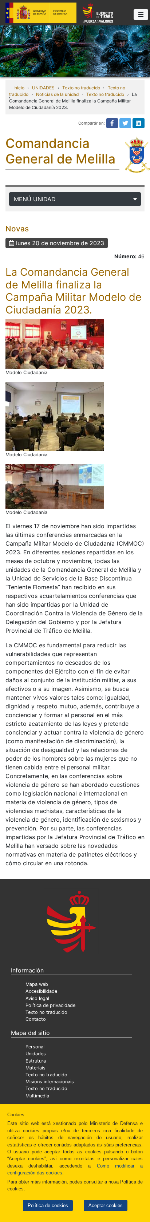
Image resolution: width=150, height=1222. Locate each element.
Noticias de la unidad (57, 94)
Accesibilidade (41, 991)
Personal (34, 1046)
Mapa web (36, 984)
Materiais (35, 1068)
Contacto (35, 1019)
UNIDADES (43, 87)
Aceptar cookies (105, 1205)
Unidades (35, 1053)
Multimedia (37, 1095)
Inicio (18, 87)
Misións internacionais (49, 1081)
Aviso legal (37, 998)
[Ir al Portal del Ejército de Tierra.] (75, 50)
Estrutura (35, 1061)
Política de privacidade (50, 1005)
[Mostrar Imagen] (54, 344)
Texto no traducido (81, 87)
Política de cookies (48, 1205)
